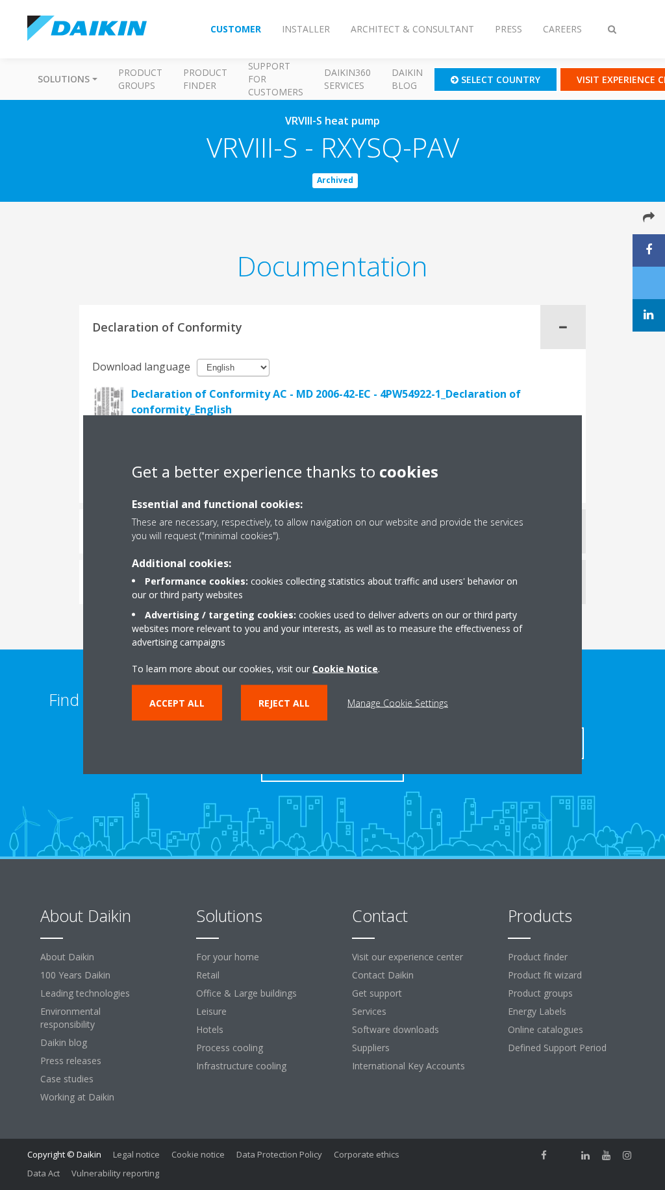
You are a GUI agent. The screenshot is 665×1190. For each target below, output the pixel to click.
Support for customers (275, 79)
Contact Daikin (383, 975)
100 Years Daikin (75, 975)
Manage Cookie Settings (397, 703)
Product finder (205, 78)
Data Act (43, 1173)
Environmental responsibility (70, 1017)
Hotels (209, 1029)
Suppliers (371, 1047)
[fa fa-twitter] (565, 1155)
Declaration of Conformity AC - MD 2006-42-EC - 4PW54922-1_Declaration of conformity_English (326, 402)
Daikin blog (407, 78)
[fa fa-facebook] (544, 1155)
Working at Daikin (77, 1097)
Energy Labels (537, 1011)
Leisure (211, 1011)
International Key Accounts (408, 1066)
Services (369, 1011)
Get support (377, 993)
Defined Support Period (558, 1047)
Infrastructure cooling (241, 1066)
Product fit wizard (545, 975)
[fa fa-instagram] (627, 1155)
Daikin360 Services (347, 78)
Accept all (177, 703)
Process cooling (229, 1047)
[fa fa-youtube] (606, 1155)
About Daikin (67, 957)
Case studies (67, 1079)
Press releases (70, 1060)
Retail (208, 975)
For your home (227, 957)
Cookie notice (198, 1154)
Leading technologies (85, 993)
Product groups (140, 78)
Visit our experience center (407, 957)
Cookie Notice (345, 668)
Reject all (284, 703)
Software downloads (395, 1029)
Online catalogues (545, 1029)
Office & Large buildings (246, 993)
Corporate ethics (366, 1154)
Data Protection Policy (279, 1154)
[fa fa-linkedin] (585, 1155)
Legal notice (136, 1154)
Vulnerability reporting (115, 1173)
